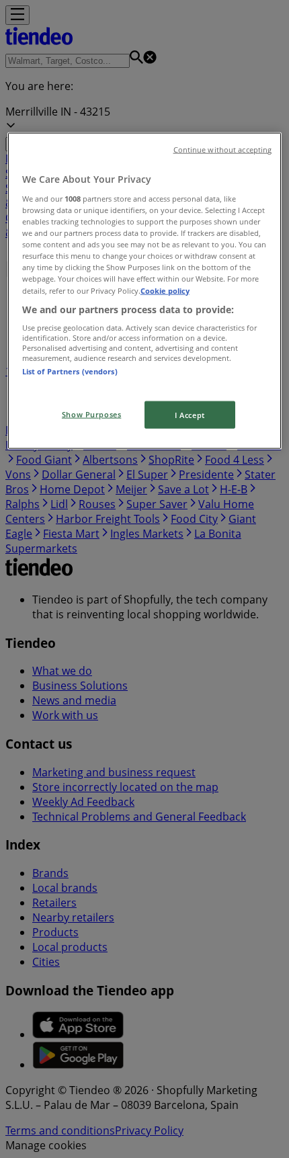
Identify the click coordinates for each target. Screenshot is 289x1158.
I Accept (190, 414)
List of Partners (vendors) (70, 371)
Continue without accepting (222, 150)
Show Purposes (91, 414)
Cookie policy (165, 290)
